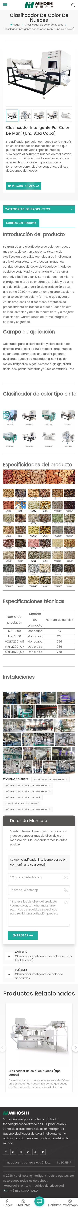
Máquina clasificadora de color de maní (28, 791)
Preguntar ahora (25, 186)
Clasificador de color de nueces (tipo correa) (35, 1073)
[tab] (21, 223)
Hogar (16, 25)
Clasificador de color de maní (50, 779)
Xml (28, 1185)
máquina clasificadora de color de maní (28, 785)
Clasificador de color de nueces (44, 25)
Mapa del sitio (14, 1185)
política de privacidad (49, 1185)
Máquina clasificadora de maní (23, 797)
